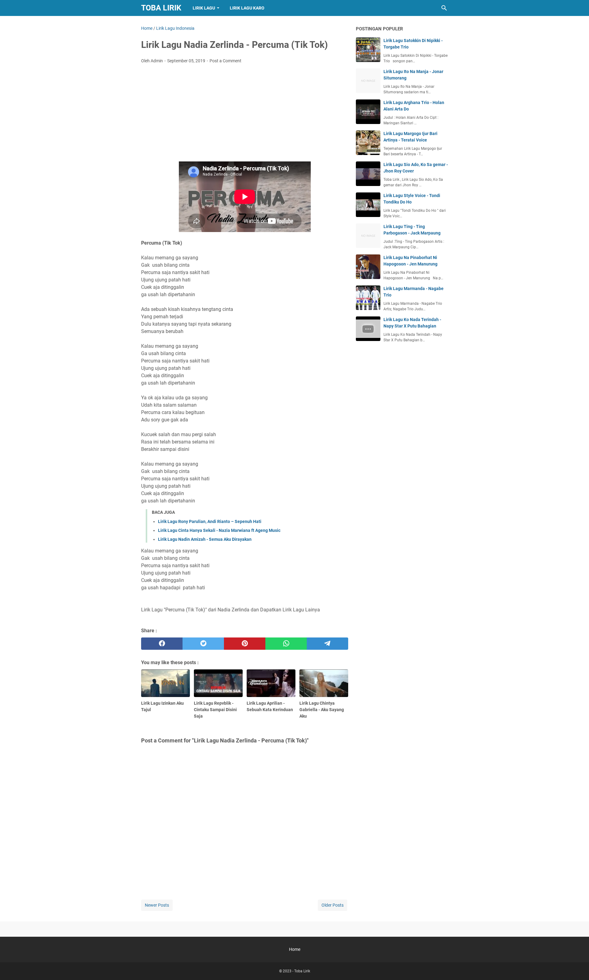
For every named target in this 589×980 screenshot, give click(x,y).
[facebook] (162, 643)
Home (294, 949)
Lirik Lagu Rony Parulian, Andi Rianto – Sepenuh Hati (209, 521)
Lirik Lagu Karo (247, 8)
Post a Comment (225, 60)
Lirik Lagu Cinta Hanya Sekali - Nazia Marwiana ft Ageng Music (219, 530)
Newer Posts (157, 905)
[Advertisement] (244, 114)
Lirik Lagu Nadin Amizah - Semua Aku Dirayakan (205, 539)
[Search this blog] (444, 8)
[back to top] (577, 966)
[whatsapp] (286, 643)
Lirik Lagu (204, 8)
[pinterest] (244, 643)
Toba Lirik (161, 7)
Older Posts (332, 905)
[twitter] (203, 643)
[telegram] (327, 643)
